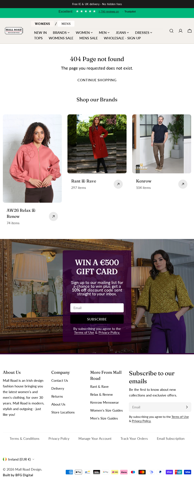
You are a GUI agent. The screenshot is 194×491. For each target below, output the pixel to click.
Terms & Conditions (24, 438)
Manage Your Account (94, 438)
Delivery (57, 388)
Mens (66, 24)
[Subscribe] (187, 407)
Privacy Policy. (109, 332)
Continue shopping (96, 80)
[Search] (171, 31)
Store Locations (63, 412)
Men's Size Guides (104, 418)
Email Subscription (171, 438)
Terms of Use (84, 332)
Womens (42, 24)
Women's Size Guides (106, 410)
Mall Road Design (28, 469)
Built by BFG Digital (18, 475)
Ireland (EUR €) (19, 459)
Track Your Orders (134, 438)
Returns (57, 396)
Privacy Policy (58, 438)
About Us (58, 404)
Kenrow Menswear (104, 402)
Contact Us (59, 380)
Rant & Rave (99, 386)
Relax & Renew (101, 394)
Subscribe (97, 319)
